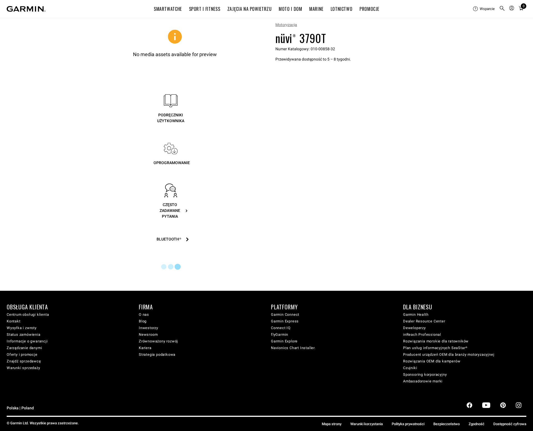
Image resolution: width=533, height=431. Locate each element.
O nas (144, 314)
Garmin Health (415, 314)
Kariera (145, 348)
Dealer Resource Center (424, 321)
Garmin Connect (285, 314)
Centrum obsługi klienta (28, 314)
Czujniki (410, 368)
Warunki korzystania (366, 424)
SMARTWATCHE (168, 9)
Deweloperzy (414, 328)
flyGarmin (279, 334)
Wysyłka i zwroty (22, 328)
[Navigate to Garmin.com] (26, 9)
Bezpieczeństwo (446, 424)
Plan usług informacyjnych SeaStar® (435, 348)
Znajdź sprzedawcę (24, 361)
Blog (143, 321)
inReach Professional (422, 334)
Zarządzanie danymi (24, 348)
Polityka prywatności (408, 424)
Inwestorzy (148, 328)
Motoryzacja (286, 25)
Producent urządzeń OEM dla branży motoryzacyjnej (448, 354)
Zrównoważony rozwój (158, 341)
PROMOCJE (369, 9)
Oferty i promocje (22, 354)
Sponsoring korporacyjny (425, 374)
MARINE (316, 9)
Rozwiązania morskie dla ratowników (436, 341)
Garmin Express (285, 321)
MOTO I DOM (290, 9)
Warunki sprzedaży (23, 368)
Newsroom (148, 334)
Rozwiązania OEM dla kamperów (431, 361)
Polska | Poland (20, 408)
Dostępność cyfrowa (509, 424)
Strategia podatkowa (157, 354)
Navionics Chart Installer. (293, 348)
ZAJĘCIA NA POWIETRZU (249, 9)
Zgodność (476, 424)
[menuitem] (484, 9)
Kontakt (14, 321)
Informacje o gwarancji (27, 341)
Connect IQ (281, 328)
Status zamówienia (24, 334)
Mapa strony (331, 424)
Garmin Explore (284, 341)
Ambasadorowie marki (423, 381)
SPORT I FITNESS (204, 9)
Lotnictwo (342, 9)
